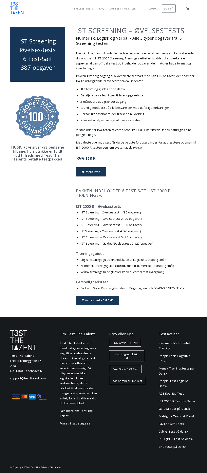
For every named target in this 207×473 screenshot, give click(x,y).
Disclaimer (55, 467)
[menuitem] (83, 8)
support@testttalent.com (28, 378)
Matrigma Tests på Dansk (177, 416)
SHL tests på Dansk (172, 446)
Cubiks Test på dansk (173, 431)
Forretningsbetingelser (76, 423)
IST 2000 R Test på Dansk (177, 401)
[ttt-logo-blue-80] (18, 9)
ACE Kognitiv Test (171, 393)
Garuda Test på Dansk (174, 408)
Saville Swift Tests (171, 424)
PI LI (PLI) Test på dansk (176, 439)
